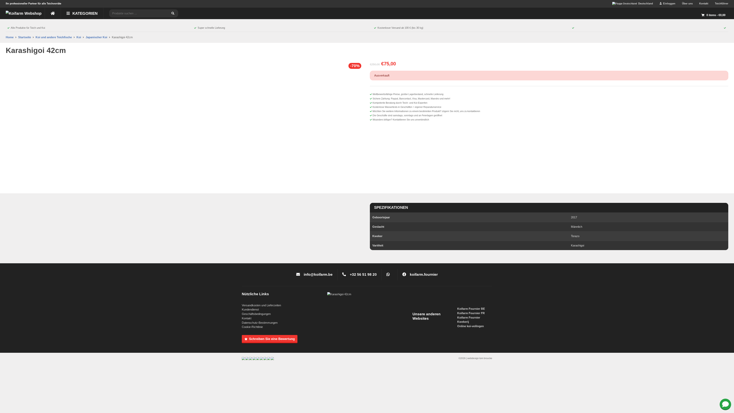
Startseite (24, 37)
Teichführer (721, 3)
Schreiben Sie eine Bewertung (272, 339)
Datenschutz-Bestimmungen (260, 322)
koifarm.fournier (423, 274)
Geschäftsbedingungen (256, 313)
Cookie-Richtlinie (252, 326)
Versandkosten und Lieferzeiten (261, 305)
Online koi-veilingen (470, 326)
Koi (78, 37)
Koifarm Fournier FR (471, 313)
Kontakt (703, 3)
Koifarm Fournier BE (471, 308)
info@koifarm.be (318, 274)
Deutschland (645, 3)
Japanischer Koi (96, 37)
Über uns (687, 3)
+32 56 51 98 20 (363, 274)
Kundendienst (250, 309)
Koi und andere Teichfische (54, 37)
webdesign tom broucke (479, 358)
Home (10, 37)
